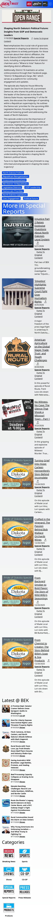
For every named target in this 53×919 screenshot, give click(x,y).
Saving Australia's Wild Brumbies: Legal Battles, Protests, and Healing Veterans (21, 764)
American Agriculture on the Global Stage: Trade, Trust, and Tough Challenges (42, 350)
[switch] (50, 4)
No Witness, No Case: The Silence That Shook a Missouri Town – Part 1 (42, 410)
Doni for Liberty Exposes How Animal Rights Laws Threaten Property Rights (21, 722)
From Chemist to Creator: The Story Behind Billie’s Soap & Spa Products (42, 650)
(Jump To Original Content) (40, 255)
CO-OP (22, 716)
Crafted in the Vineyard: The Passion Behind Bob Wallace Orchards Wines (42, 529)
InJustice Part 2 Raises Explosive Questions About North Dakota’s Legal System (42, 229)
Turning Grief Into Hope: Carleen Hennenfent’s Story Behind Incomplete (42, 469)
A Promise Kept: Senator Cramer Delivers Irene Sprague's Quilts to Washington (21, 709)
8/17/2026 (15, 782)
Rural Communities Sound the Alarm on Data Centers (22, 818)
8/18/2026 (15, 716)
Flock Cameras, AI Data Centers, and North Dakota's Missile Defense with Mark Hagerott (21, 735)
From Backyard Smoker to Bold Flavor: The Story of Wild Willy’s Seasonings (41, 588)
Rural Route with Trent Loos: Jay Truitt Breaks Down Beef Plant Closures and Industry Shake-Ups (22, 750)
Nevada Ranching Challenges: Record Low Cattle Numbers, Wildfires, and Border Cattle (22, 790)
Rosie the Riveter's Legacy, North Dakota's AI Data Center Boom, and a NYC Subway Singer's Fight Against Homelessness (22, 805)
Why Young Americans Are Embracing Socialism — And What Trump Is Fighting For (22, 830)
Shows (22, 727)
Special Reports (21, 38)
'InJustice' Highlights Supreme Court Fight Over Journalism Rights (41, 291)
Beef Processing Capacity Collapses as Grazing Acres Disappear (22, 776)
